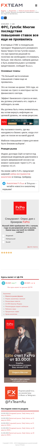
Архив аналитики (11, 314)
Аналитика (7, 293)
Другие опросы (32, 247)
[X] (5, 18)
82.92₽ (26, 283)
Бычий (8, 242)
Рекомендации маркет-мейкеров (16, 306)
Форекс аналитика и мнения (15, 299)
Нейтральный (10, 239)
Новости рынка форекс (14, 296)
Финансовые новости (12, 301)
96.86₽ (7, 283)
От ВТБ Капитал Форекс (13, 304)
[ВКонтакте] (2, 18)
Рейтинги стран (10, 309)
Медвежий (9, 235)
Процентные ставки (12, 311)
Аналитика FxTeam (16, 183)
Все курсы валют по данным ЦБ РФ (20, 287)
